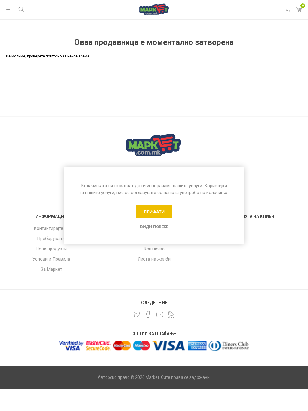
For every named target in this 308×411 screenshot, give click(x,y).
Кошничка (154, 249)
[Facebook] (148, 314)
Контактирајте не (51, 228)
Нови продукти (51, 249)
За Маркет (51, 269)
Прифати (154, 211)
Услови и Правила (51, 259)
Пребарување (51, 238)
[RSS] (171, 314)
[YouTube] (160, 314)
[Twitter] (137, 314)
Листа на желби (154, 259)
